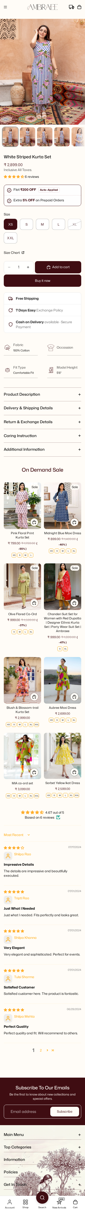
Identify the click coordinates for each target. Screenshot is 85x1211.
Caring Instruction (20, 435)
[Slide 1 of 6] (10, 136)
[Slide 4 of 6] (62, 136)
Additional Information (24, 449)
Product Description (22, 394)
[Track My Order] (71, 7)
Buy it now (42, 280)
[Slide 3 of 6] (44, 136)
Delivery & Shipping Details (28, 407)
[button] (14, 176)
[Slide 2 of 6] (27, 136)
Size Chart (12, 252)
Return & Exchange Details (28, 421)
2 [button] (41, 1050)
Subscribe (64, 1111)
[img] (14, 847)
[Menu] (5, 7)
